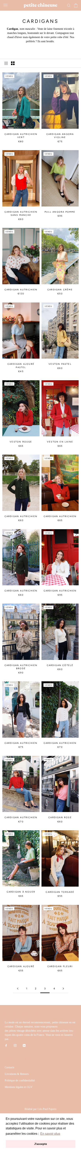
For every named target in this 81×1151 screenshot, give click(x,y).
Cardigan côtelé (60, 665)
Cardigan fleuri (60, 966)
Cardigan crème (60, 289)
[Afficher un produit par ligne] (6, 63)
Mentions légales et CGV (18, 1087)
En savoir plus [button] (50, 1133)
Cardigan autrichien (21, 289)
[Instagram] (15, 1045)
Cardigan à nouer (21, 892)
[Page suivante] (63, 988)
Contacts (9, 1067)
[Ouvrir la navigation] (5, 5)
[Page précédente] (17, 988)
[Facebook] (6, 1045)
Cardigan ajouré (20, 966)
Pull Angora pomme (60, 212)
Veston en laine (60, 442)
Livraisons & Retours (17, 1073)
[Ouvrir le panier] (75, 5)
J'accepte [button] (40, 1143)
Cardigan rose (60, 817)
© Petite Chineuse (40, 1104)
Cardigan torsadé (60, 892)
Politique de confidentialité (20, 1080)
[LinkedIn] (24, 1045)
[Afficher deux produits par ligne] (13, 63)
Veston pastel (60, 364)
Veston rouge (21, 442)
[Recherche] (69, 5)
